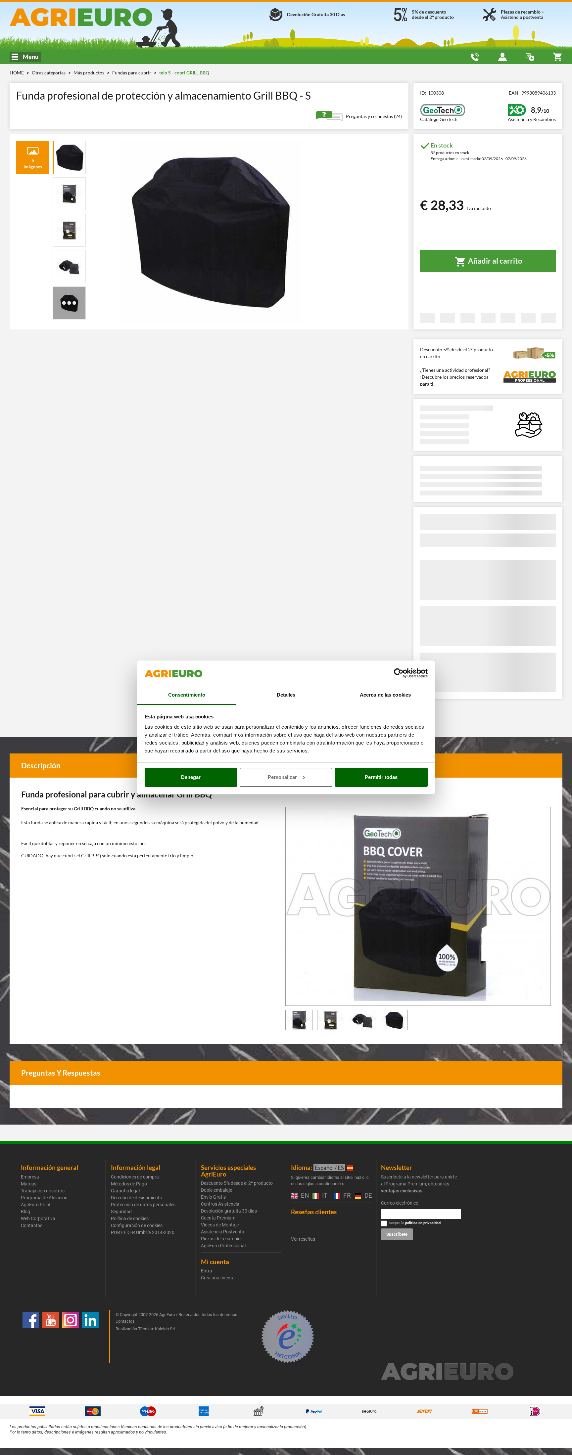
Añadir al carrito (494, 260)
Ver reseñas (303, 1239)
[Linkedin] (90, 1336)
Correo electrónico (399, 1203)
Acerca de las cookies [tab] (385, 695)
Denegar (191, 777)
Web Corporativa (38, 1218)
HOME (17, 72)
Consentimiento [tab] (186, 695)
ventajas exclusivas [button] (401, 1190)
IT (323, 1195)
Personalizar (282, 777)
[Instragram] (70, 1336)
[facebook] (31, 1336)
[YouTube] (51, 1336)
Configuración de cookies (137, 1225)
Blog (25, 1211)
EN (303, 1195)
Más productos (89, 72)
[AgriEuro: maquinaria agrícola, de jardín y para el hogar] (98, 17)
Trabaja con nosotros (43, 1190)
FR (346, 1195)
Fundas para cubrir (132, 72)
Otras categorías (49, 72)
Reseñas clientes (314, 1212)
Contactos (31, 1225)
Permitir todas (381, 777)
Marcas (28, 1183)
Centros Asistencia (220, 1204)
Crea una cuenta (218, 1277)
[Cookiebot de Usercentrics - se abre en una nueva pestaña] (399, 673)
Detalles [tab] (286, 695)
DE (367, 1195)
